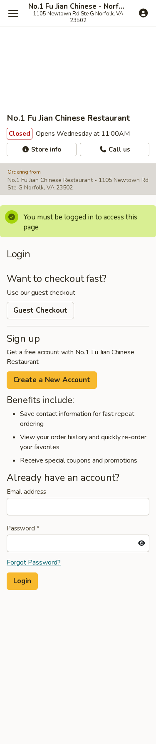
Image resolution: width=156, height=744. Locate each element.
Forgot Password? (34, 562)
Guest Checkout (40, 310)
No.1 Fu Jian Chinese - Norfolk (78, 6)
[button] (22, 581)
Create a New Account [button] (51, 380)
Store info (45, 149)
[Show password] (141, 543)
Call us (118, 149)
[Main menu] (13, 13)
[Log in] (143, 12)
